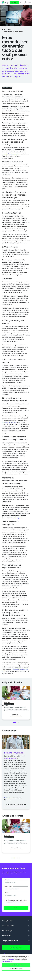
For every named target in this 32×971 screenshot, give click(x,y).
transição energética (9, 422)
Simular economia (16, 948)
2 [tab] (19, 723)
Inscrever (16, 908)
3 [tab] (20, 858)
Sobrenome (8, 886)
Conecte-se (8, 798)
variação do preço (16, 518)
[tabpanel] (16, 703)
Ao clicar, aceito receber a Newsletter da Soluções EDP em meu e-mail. (16, 901)
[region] (16, 962)
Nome (7, 879)
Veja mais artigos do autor (14, 804)
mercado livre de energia (10, 154)
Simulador (14, 2)
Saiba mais (14, 714)
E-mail (7, 892)
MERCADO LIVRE (7, 87)
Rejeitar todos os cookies (16, 968)
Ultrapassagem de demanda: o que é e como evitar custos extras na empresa (15, 709)
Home (4, 29)
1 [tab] (15, 723)
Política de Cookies (7, 961)
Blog (9, 29)
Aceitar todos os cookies (16, 965)
